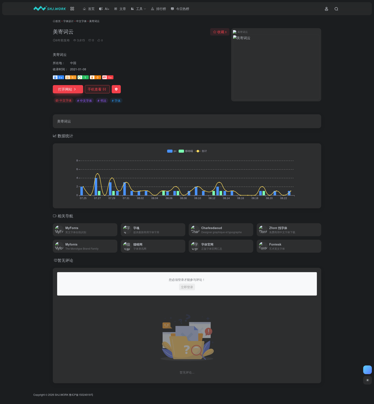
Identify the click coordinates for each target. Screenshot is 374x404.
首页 (58, 21)
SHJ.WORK (61, 394)
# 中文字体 (84, 100)
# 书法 (102, 100)
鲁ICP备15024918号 (81, 394)
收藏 (222, 31)
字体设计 (68, 21)
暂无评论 (65, 260)
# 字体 (116, 100)
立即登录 (187, 287)
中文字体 (81, 21)
